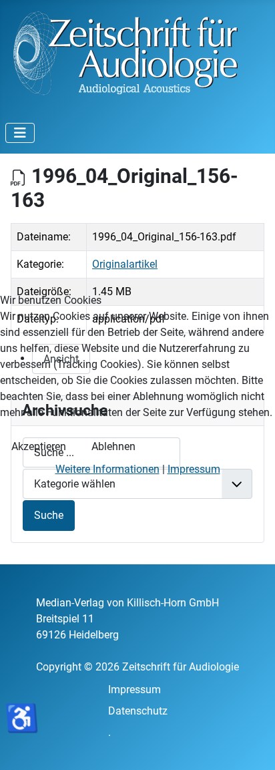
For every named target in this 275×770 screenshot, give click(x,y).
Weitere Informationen (107, 469)
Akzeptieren (38, 446)
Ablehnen (113, 446)
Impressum (194, 469)
